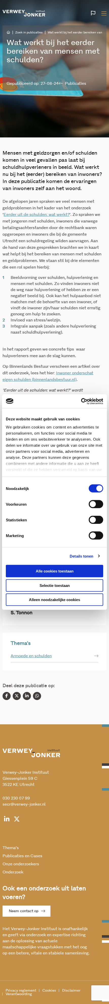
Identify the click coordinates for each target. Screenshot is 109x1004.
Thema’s (11, 848)
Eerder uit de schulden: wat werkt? (36, 215)
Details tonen (81, 556)
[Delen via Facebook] (7, 696)
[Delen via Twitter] (17, 696)
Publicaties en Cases (22, 856)
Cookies (49, 990)
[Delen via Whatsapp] (37, 696)
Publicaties (75, 83)
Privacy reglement (21, 990)
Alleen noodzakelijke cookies (54, 600)
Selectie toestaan (55, 585)
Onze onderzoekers (21, 864)
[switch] (96, 504)
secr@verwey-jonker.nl (24, 804)
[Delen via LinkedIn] (27, 696)
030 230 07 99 (16, 798)
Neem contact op (24, 911)
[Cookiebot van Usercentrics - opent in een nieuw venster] (81, 401)
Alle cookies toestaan (55, 571)
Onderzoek (13, 872)
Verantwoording (19, 994)
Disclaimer (71, 990)
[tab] (54, 656)
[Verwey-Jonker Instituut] (24, 12)
